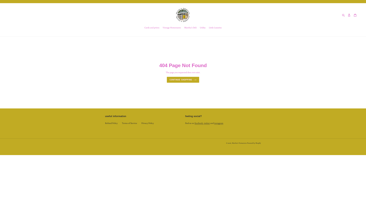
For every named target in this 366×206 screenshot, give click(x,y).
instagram (218, 123)
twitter (207, 123)
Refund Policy (111, 123)
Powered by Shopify (254, 143)
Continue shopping (181, 80)
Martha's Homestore (239, 143)
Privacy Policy (147, 123)
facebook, (199, 123)
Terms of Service (129, 123)
